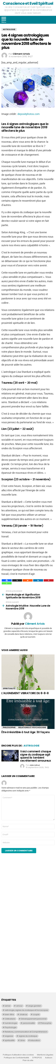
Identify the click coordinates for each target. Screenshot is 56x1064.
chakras (23, 1014)
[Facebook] (7, 580)
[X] (17, 580)
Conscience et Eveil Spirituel (28, 3)
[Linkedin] (38, 580)
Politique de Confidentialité (16, 1058)
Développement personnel (34, 1018)
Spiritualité (9, 688)
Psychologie (10, 1027)
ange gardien (34, 1005)
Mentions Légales (45, 1055)
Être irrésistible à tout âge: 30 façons (25, 732)
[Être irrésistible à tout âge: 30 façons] (28, 714)
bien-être (9, 1014)
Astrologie (31, 745)
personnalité (29, 1023)
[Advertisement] (28, 895)
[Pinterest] (49, 580)
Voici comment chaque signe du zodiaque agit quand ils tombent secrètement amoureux (35, 756)
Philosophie (9, 727)
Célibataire (10, 1018)
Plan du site (28, 1060)
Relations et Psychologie (32, 727)
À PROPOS (37, 1058)
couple (36, 1014)
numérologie (11, 1023)
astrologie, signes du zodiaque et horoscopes (26, 1010)
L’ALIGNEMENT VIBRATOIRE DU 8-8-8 (25, 693)
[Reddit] (28, 580)
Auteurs (48, 1058)
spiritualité (10, 1040)
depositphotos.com (29, 113)
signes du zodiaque (28, 1036)
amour (19, 1005)
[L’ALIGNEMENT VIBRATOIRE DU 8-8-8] (28, 672)
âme (22, 1040)
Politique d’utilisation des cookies (18, 1055)
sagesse (9, 1036)
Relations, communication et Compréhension (26, 1031)
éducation (35, 1040)
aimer (7, 1005)
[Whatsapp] (7, 583)
